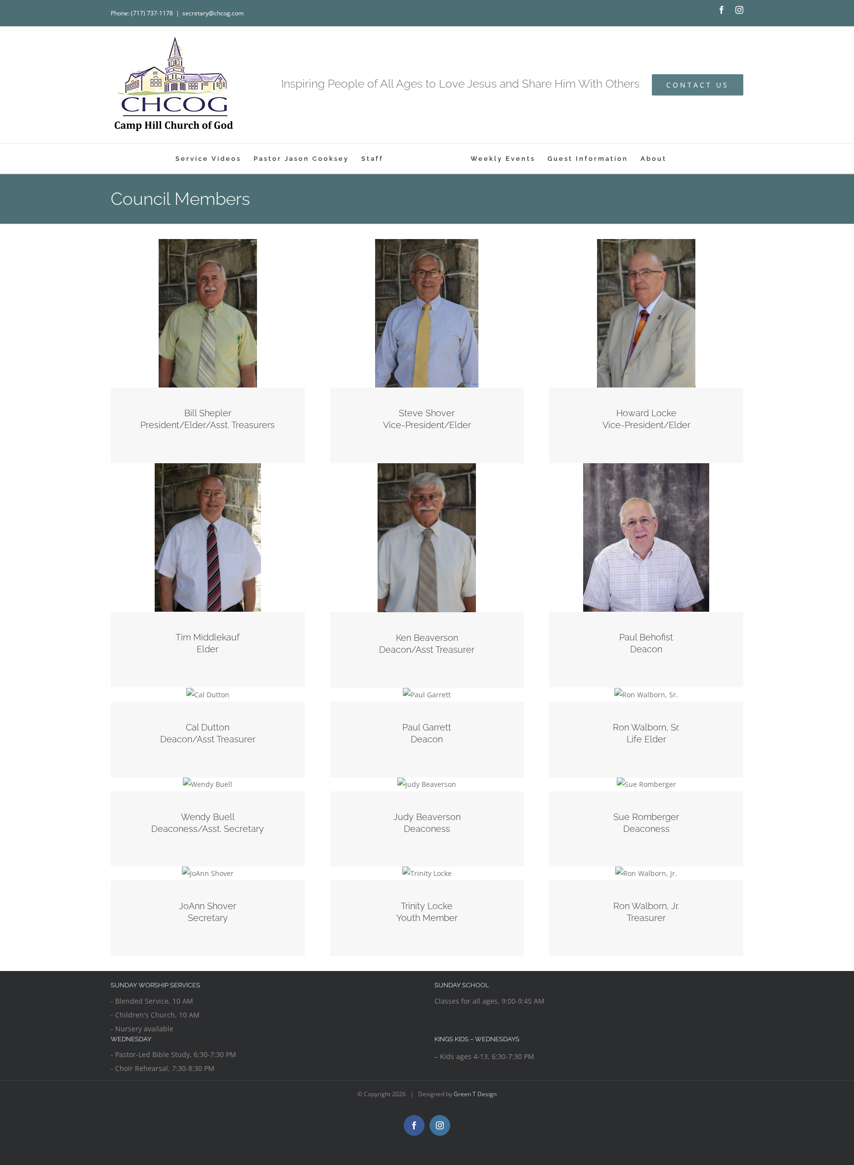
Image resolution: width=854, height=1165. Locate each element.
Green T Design (475, 1094)
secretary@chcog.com (213, 13)
